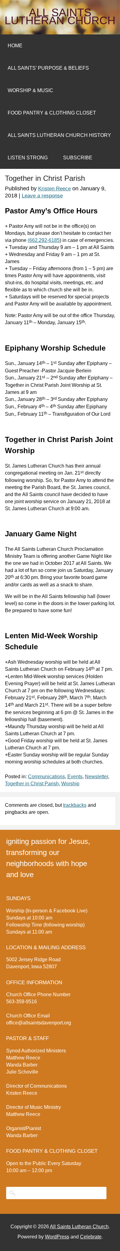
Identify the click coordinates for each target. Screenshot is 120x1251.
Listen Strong (28, 157)
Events (74, 776)
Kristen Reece (54, 189)
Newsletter (96, 776)
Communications (46, 776)
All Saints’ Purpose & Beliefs (48, 68)
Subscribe (77, 157)
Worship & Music (30, 90)
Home (15, 45)
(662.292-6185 (44, 240)
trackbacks (74, 805)
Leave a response (42, 196)
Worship (70, 783)
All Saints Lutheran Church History (59, 135)
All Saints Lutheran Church (60, 17)
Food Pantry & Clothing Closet (52, 112)
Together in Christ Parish (32, 783)
